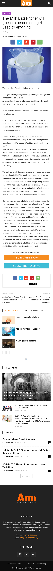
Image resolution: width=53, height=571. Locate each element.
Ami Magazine (10, 36)
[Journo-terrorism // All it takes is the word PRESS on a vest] (7, 408)
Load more (26, 476)
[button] (49, 3)
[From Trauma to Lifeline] (8, 320)
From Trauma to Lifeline (27, 317)
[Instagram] (19, 554)
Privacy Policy (41, 564)
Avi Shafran (8, 399)
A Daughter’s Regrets (26, 341)
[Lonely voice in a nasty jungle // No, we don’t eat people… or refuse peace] (26, 387)
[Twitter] (26, 554)
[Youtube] (33, 554)
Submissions (11, 564)
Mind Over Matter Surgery (28, 329)
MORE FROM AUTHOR (33, 311)
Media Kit (21, 564)
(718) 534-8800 (31, 535)
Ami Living (7, 13)
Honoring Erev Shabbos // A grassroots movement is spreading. (39, 300)
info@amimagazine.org (29, 538)
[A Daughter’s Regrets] (8, 343)
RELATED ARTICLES (12, 311)
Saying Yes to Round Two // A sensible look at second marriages (13, 300)
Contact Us (30, 564)
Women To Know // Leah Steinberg (18, 439)
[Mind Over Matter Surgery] (8, 331)
